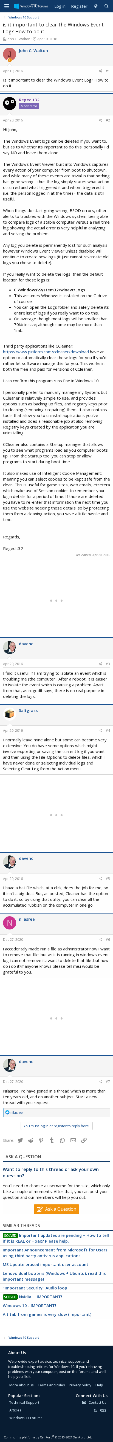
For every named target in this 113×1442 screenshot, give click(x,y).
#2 (108, 120)
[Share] (100, 71)
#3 (108, 664)
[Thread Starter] (9, 60)
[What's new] (95, 6)
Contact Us (97, 1402)
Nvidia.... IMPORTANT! (40, 1296)
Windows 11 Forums (26, 1417)
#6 (108, 939)
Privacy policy (80, 1385)
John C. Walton (18, 38)
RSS (102, 1410)
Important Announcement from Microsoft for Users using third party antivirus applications (55, 1252)
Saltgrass (28, 710)
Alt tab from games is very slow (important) (47, 1314)
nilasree (27, 919)
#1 (108, 71)
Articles (15, 1410)
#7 (108, 1081)
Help (99, 1385)
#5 (108, 878)
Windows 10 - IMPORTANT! (29, 1305)
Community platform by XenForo (48, 1437)
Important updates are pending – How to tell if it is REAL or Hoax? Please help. (56, 1238)
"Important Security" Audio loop (35, 1288)
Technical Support (24, 1402)
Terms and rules (51, 1385)
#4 (108, 730)
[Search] (106, 6)
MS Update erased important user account (45, 1264)
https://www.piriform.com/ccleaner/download (46, 351)
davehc (26, 643)
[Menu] (7, 6)
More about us (21, 1385)
